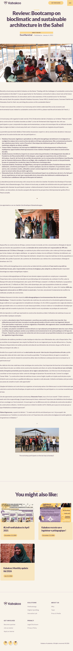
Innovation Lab (32, 613)
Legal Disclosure (32, 624)
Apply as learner (9, 631)
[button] (70, 3)
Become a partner (9, 624)
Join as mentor (8, 628)
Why (52, 606)
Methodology (31, 606)
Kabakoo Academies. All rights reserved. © (55, 643)
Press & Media (56, 613)
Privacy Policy (32, 628)
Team (53, 610)
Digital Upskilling (33, 610)
